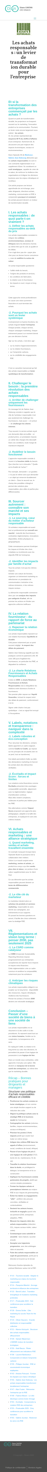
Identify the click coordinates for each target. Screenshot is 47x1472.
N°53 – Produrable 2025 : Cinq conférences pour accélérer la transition (22, 1411)
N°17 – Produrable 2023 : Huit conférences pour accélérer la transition (21, 1304)
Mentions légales (35, 1468)
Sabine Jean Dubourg (17, 158)
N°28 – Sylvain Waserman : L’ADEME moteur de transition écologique (21, 1342)
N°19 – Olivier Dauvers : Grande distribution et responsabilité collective (22, 1323)
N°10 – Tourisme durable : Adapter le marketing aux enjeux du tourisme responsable (24, 1279)
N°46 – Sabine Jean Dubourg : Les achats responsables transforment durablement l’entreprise (23, 1383)
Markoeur (29, 155)
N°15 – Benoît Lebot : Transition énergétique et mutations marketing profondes (23, 1295)
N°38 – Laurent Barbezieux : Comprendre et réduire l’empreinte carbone (23, 1358)
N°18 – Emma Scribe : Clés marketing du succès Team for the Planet (23, 1313)
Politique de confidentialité (15, 1468)
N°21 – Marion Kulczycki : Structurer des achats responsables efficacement (24, 1332)
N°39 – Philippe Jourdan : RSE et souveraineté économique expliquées (22, 1367)
